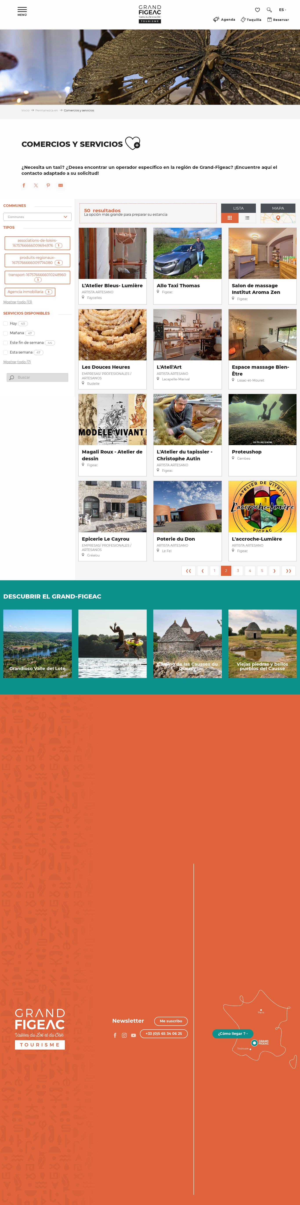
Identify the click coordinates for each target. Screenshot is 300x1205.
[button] (269, 10)
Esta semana (25, 352)
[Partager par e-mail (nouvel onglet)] (60, 186)
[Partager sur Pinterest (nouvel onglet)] (48, 186)
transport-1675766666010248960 (37, 277)
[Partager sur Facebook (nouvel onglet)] (24, 186)
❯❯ (288, 571)
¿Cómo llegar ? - (233, 1034)
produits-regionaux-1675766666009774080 (36, 260)
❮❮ (188, 571)
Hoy (17, 323)
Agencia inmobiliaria (28, 292)
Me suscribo (171, 1021)
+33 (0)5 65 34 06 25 (164, 1034)
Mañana (21, 333)
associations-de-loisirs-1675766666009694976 (36, 243)
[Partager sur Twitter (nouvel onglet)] (36, 186)
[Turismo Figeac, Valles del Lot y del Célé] (150, 17)
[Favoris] (258, 10)
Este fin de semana (31, 343)
